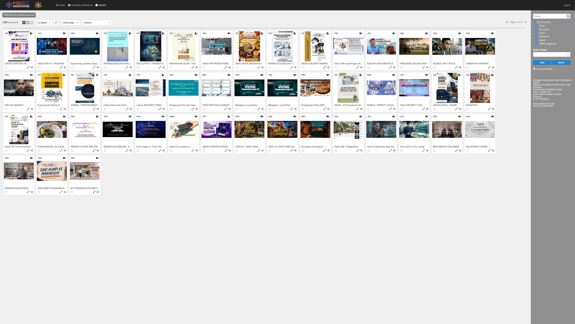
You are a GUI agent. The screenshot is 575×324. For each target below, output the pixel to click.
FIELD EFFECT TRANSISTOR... (151, 63)
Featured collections (82, 5)
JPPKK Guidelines (547, 43)
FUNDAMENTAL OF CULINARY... (54, 146)
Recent (102, 5)
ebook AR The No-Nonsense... (20, 146)
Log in (567, 5)
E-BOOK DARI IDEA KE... (17, 63)
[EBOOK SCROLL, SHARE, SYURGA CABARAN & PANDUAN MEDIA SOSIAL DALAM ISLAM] (447, 88)
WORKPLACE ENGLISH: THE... (283, 63)
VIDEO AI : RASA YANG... (248, 146)
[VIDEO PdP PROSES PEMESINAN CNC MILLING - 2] (216, 46)
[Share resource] (32, 67)
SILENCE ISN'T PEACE (444, 63)
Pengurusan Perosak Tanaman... (185, 105)
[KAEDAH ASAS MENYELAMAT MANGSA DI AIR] (381, 46)
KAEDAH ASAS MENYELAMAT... (383, 63)
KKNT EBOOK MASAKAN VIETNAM (253, 63)
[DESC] (56, 23)
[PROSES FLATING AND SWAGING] (85, 129)
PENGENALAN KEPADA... (18, 188)
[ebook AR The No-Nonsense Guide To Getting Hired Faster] (19, 129)
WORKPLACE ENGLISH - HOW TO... (121, 146)
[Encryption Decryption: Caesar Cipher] (315, 129)
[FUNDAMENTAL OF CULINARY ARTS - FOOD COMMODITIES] (52, 129)
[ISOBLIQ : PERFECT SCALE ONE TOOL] (381, 88)
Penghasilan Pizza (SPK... (314, 105)
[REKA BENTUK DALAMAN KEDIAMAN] (447, 129)
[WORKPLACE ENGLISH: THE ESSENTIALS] (282, 46)
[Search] (568, 16)
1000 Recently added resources (19, 15)
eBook (542, 40)
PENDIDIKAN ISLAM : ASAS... (184, 63)
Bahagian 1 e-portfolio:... (280, 105)
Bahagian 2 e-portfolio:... (247, 105)
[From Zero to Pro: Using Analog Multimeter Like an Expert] (414, 129)
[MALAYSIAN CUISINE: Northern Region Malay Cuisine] (480, 129)
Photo (541, 25)
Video (541, 33)
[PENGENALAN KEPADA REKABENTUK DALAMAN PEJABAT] (19, 171)
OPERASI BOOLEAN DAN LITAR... (120, 63)
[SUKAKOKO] (480, 88)
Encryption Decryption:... (313, 146)
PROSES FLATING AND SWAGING (88, 146)
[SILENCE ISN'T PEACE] (447, 46)
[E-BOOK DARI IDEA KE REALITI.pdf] (19, 46)
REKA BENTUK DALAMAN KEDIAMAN (452, 146)
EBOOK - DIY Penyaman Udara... (350, 105)
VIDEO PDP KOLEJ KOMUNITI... (218, 105)
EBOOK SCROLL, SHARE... (446, 105)
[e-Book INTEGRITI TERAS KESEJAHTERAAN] (151, 88)
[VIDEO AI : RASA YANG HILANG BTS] (249, 129)
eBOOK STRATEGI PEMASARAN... (219, 146)
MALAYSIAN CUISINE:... (478, 146)
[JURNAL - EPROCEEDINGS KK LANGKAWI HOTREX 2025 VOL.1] (85, 88)
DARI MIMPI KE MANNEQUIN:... (54, 188)
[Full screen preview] (28, 67)
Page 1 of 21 (516, 22)
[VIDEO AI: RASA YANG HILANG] (282, 129)
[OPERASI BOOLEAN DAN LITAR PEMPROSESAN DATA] (118, 46)
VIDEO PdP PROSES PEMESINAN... (220, 63)
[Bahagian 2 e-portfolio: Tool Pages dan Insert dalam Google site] (249, 88)
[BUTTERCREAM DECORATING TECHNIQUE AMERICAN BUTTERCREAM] (85, 171)
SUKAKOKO (472, 105)
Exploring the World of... (50, 105)
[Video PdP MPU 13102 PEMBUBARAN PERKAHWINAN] (414, 88)
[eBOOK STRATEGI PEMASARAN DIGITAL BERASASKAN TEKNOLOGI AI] (216, 129)
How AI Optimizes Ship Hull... (382, 146)
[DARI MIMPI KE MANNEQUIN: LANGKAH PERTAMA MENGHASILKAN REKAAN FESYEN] (52, 171)
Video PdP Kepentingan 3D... (348, 63)
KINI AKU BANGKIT (14, 105)
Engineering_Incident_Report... (86, 63)
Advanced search (544, 69)
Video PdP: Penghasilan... (347, 146)
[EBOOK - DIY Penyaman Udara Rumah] (348, 88)
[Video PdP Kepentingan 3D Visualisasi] (348, 46)
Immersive (544, 36)
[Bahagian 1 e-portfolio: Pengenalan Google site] (282, 88)
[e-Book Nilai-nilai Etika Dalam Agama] (118, 88)
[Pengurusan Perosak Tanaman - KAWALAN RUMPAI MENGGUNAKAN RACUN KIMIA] (184, 88)
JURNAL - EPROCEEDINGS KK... (87, 105)
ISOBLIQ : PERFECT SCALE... (381, 105)
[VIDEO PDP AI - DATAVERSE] (52, 46)
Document (543, 29)
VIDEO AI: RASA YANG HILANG (284, 146)
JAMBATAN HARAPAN (477, 63)
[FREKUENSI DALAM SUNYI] (414, 46)
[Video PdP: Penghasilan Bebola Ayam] (348, 129)
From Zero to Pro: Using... (413, 146)
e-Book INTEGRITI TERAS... (150, 105)
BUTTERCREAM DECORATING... (87, 188)
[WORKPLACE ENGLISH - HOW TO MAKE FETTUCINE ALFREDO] (118, 129)
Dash (62, 5)
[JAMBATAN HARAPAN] (480, 46)
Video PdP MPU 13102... (412, 105)
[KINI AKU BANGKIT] (19, 88)
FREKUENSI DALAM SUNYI (414, 63)
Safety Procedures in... (180, 146)
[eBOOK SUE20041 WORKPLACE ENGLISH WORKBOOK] (315, 46)
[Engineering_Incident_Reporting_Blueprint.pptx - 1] (85, 46)
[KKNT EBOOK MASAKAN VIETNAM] (249, 46)
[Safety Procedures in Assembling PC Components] (184, 129)
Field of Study (540, 50)
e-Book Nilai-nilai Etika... (116, 105)
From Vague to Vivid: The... (150, 146)
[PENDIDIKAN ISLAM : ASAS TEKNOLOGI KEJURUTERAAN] (184, 46)
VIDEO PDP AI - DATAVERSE (52, 63)
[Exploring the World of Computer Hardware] (52, 88)
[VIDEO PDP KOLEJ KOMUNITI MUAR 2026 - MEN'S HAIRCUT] (216, 88)
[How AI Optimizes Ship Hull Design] (381, 129)
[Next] (525, 22)
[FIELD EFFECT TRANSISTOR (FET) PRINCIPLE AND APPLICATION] (151, 46)
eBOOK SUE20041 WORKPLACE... (318, 63)
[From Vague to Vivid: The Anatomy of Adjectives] (151, 129)
